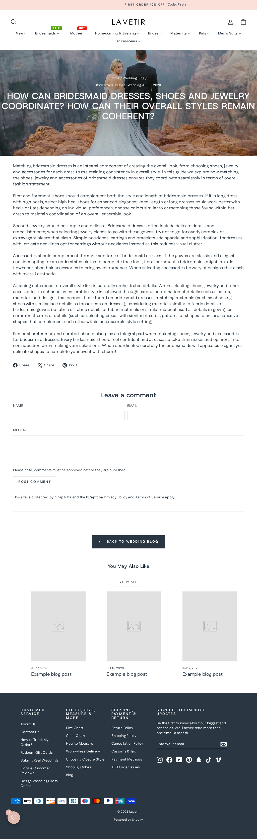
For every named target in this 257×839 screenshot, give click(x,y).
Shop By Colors (78, 767)
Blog (69, 775)
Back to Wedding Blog (132, 541)
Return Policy (122, 728)
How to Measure (79, 743)
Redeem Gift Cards (36, 752)
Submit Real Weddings (39, 760)
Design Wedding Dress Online (39, 784)
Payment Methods (126, 759)
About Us (28, 724)
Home (115, 78)
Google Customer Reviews (35, 771)
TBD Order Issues (125, 767)
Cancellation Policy (127, 743)
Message (21, 430)
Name (18, 406)
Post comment (34, 482)
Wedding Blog (133, 78)
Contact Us (30, 732)
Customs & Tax (123, 751)
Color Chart (76, 735)
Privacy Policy (115, 497)
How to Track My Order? (34, 742)
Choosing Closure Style (85, 759)
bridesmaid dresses (183, 196)
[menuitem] (21, 33)
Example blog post (51, 674)
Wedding (134, 85)
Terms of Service (150, 497)
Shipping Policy (123, 735)
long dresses (181, 202)
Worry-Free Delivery (83, 751)
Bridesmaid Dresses (110, 85)
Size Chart (74, 728)
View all (128, 582)
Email (132, 406)
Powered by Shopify (128, 820)
